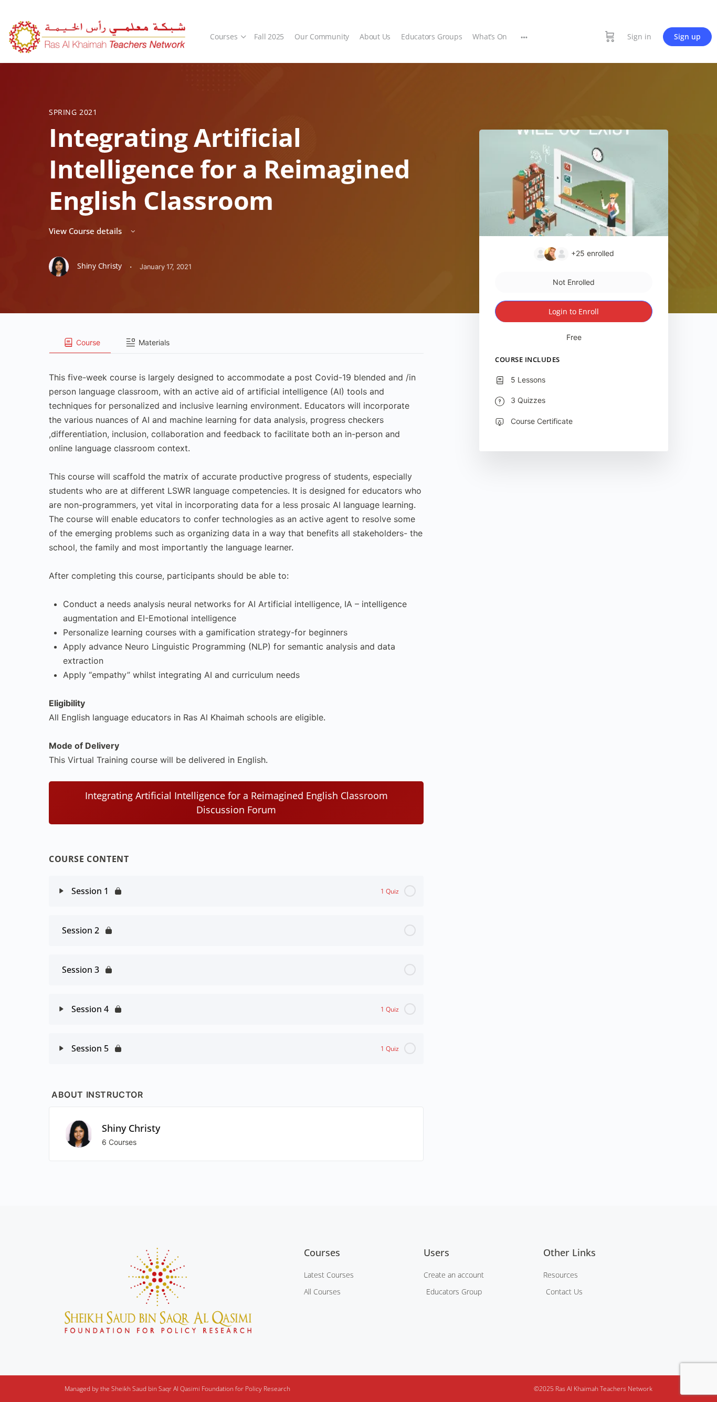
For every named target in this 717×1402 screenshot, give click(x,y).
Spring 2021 (73, 112)
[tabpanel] (236, 589)
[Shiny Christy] (78, 1133)
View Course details (86, 231)
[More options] (524, 36)
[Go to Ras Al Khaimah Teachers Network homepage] (97, 35)
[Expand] (61, 891)
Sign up (687, 36)
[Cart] (610, 36)
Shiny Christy (131, 1128)
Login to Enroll (574, 311)
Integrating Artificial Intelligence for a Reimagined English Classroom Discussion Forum (236, 802)
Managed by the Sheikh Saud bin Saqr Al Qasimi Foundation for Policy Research (177, 1388)
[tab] (80, 343)
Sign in (639, 36)
